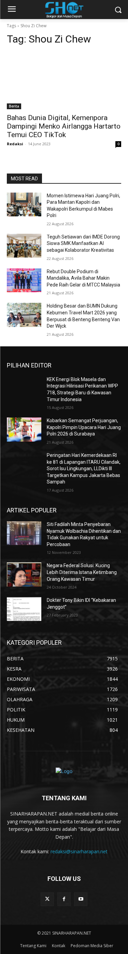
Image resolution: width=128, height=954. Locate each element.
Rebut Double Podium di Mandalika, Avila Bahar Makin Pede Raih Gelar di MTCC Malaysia (83, 278)
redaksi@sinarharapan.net (79, 851)
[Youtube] (80, 899)
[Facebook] (64, 899)
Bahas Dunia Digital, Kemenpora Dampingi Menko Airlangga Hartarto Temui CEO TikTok (63, 126)
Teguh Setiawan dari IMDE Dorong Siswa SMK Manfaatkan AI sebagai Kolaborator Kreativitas (83, 243)
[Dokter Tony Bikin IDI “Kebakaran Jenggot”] (24, 609)
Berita (14, 106)
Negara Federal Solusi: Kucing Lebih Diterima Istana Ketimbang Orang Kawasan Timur (82, 572)
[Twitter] (47, 899)
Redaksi (15, 143)
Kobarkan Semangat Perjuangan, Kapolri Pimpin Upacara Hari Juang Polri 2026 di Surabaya (84, 427)
